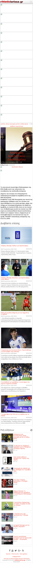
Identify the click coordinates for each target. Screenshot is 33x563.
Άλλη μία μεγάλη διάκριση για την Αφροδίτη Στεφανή (15, 313)
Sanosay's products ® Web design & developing (16, 558)
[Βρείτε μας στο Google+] (19, 550)
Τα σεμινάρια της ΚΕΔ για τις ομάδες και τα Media (15, 414)
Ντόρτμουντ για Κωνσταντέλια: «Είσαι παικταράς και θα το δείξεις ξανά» (21, 436)
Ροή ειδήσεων (7, 429)
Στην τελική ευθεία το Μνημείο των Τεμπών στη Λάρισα (21, 458)
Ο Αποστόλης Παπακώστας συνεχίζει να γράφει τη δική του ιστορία (21, 504)
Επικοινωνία (15, 554)
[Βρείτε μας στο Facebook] (9, 550)
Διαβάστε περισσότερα (16, 126)
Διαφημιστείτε (16, 556)
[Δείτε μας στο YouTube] (12, 550)
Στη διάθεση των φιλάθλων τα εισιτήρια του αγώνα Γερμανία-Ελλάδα (15, 382)
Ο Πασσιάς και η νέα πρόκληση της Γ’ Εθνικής (20, 514)
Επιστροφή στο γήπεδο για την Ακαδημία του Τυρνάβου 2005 (22, 470)
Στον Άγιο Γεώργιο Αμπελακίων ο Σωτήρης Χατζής (20, 481)
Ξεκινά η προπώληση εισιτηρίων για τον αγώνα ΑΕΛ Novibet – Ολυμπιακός (22, 538)
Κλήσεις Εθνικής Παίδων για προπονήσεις (14, 246)
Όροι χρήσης (23, 554)
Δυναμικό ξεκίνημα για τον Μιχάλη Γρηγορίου (21, 525)
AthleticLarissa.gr (20, 560)
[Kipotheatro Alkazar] (16, 167)
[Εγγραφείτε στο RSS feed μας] (23, 550)
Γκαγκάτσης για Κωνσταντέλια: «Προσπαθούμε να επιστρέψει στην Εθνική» (16, 350)
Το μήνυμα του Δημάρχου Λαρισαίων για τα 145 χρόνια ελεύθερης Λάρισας (22, 447)
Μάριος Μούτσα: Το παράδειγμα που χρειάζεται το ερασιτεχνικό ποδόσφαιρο (22, 492)
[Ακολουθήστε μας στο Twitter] (16, 550)
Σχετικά (8, 554)
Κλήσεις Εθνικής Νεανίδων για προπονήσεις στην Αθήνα (15, 278)
